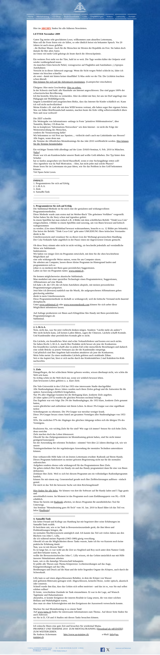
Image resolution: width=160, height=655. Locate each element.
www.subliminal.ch (48, 304)
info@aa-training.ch (62, 651)
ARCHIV (46, 28)
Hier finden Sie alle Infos (45, 490)
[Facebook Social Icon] (102, 650)
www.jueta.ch (44, 611)
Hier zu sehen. (74, 87)
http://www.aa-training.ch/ (76, 634)
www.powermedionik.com (76, 304)
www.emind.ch (76, 270)
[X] (108, 650)
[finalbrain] (44, 510)
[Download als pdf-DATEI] (110, 628)
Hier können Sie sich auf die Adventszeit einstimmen (59, 81)
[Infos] (36, 152)
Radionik (58, 501)
